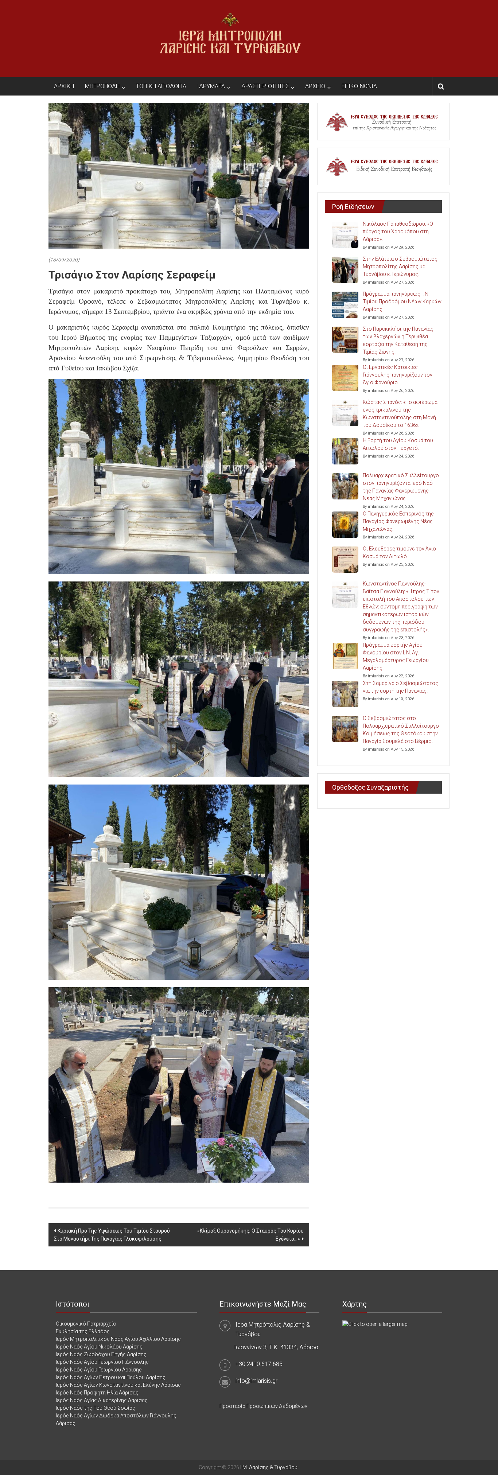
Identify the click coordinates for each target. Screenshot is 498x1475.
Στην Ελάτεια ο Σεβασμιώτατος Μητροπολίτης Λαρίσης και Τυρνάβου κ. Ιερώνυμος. (400, 266)
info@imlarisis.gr (256, 1380)
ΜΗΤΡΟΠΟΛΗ (102, 86)
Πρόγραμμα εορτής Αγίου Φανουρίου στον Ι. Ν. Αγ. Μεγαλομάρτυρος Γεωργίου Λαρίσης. (396, 656)
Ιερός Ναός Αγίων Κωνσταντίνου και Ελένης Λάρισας (118, 1385)
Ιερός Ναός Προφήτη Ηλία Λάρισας (97, 1393)
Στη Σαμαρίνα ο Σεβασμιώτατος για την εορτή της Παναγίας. (400, 687)
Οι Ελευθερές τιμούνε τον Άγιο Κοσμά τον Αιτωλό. (399, 552)
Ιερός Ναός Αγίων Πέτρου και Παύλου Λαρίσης (111, 1377)
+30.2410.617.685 (259, 1364)
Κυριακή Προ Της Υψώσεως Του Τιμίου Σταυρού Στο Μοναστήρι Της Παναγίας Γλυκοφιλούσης (112, 1235)
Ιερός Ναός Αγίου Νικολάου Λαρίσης (99, 1347)
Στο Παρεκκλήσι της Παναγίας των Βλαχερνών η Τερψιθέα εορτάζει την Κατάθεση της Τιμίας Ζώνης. (398, 340)
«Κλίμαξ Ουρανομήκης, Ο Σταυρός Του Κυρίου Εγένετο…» (250, 1235)
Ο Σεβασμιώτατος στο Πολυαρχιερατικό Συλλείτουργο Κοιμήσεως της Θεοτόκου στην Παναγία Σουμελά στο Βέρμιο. (401, 729)
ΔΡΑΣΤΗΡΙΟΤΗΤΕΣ (265, 86)
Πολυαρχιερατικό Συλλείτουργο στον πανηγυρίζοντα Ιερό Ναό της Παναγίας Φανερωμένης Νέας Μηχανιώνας (401, 486)
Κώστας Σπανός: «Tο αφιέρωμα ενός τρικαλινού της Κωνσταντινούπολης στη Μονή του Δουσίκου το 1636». (400, 413)
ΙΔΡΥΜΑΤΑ (211, 86)
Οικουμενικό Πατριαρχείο (86, 1324)
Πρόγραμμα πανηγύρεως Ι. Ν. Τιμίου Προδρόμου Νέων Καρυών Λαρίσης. (402, 301)
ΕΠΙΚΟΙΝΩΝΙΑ (359, 86)
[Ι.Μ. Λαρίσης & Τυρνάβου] (230, 38)
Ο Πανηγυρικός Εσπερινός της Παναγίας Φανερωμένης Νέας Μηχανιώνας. (398, 521)
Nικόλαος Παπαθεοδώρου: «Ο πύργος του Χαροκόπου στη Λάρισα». (398, 231)
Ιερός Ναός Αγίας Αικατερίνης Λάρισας (102, 1400)
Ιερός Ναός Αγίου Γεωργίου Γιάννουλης (102, 1362)
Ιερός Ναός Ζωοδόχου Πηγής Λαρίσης (101, 1354)
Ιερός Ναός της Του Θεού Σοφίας (95, 1408)
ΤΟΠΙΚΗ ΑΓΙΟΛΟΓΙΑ (161, 86)
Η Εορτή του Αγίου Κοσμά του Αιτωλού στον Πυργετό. (398, 444)
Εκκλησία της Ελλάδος (83, 1331)
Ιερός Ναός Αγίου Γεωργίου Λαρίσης (99, 1370)
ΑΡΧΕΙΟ (315, 86)
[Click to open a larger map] (375, 1324)
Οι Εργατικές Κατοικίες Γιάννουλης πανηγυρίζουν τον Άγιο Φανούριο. (397, 374)
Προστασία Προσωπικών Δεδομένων (263, 1406)
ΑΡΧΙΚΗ (64, 86)
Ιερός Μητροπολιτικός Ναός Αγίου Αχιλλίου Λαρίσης (118, 1339)
